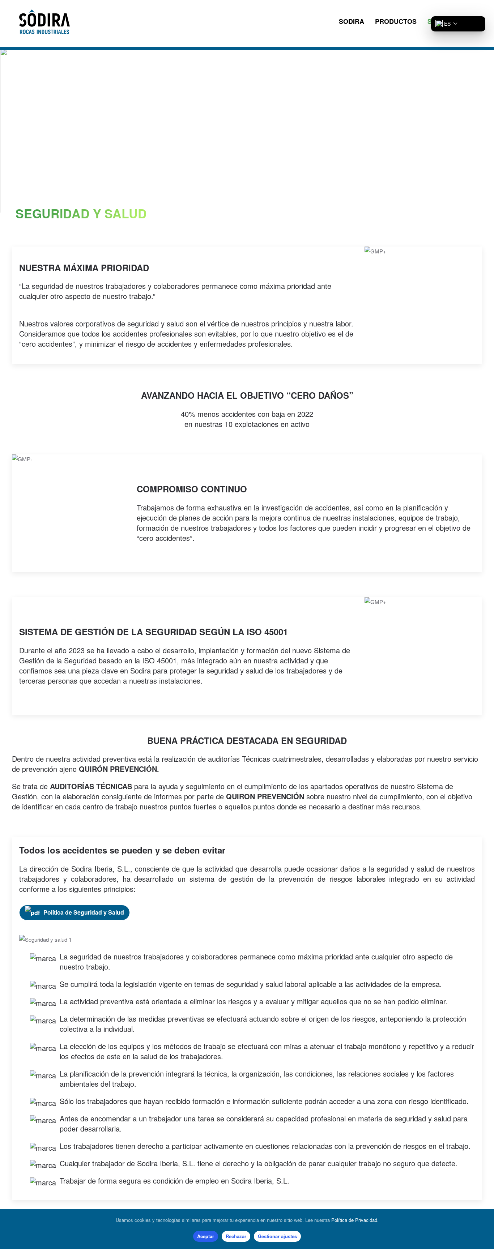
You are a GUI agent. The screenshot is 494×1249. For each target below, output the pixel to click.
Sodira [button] (351, 21)
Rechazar (236, 1236)
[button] (444, 23)
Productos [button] (396, 21)
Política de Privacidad (354, 1219)
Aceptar (205, 1236)
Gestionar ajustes (277, 1236)
